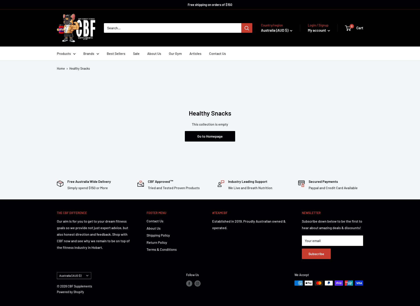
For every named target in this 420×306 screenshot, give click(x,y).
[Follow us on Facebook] (189, 283)
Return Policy (157, 242)
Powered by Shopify (70, 292)
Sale (136, 53)
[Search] (246, 28)
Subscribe (316, 254)
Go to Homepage (210, 136)
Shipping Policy (158, 235)
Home (61, 68)
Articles (195, 53)
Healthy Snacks (79, 68)
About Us (154, 53)
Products (64, 53)
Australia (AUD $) (70, 275)
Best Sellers (116, 53)
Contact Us (217, 53)
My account (317, 30)
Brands (88, 53)
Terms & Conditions (162, 249)
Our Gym (175, 53)
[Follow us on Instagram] (197, 283)
